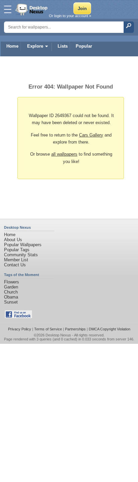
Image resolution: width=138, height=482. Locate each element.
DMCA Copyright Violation (109, 329)
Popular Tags (16, 249)
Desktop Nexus (58, 335)
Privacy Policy (19, 329)
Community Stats (21, 254)
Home (12, 46)
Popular (84, 46)
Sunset (11, 302)
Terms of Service (48, 329)
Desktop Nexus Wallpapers (32, 9)
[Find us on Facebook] (18, 317)
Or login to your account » (70, 16)
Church (11, 291)
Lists (63, 46)
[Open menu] (7, 9)
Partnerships (75, 329)
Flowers (11, 281)
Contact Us (15, 264)
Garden (11, 286)
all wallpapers (64, 154)
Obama (11, 297)
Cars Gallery (91, 135)
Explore (35, 46)
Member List (16, 259)
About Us (13, 239)
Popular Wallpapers (23, 244)
